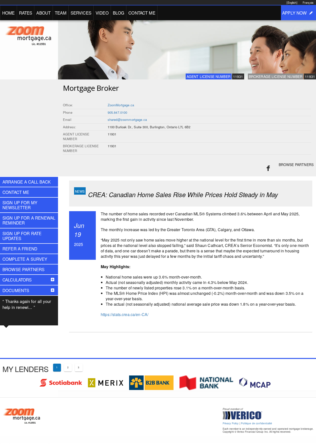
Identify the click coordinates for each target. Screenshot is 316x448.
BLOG (118, 13)
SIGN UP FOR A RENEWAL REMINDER (28, 220)
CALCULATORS (17, 280)
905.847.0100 (117, 112)
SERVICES (81, 13)
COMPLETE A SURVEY (24, 259)
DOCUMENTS (15, 290)
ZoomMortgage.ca (121, 105)
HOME (8, 13)
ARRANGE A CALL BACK (26, 182)
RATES (25, 13)
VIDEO (102, 13)
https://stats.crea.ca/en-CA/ (124, 314)
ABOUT (43, 13)
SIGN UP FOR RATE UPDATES (21, 235)
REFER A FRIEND (19, 249)
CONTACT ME (141, 13)
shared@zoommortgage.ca (127, 119)
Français (308, 2)
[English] (292, 2)
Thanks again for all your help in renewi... (26, 304)
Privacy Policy (231, 423)
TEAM (60, 13)
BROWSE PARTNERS (296, 164)
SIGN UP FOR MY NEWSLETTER (19, 205)
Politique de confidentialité (256, 423)
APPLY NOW (294, 13)
